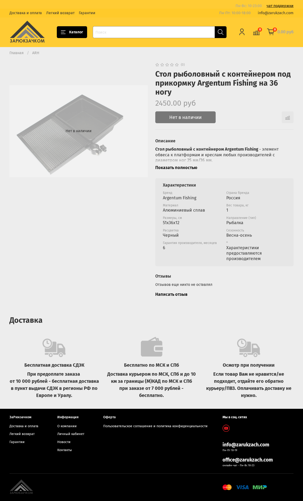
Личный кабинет (70, 434)
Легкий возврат (60, 13)
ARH (35, 53)
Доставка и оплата (25, 13)
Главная (16, 53)
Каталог (76, 32)
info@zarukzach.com (276, 13)
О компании (67, 426)
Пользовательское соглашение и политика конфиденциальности (155, 426)
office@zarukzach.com (248, 460)
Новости (64, 442)
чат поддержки (280, 6)
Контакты (64, 450)
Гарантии (87, 13)
